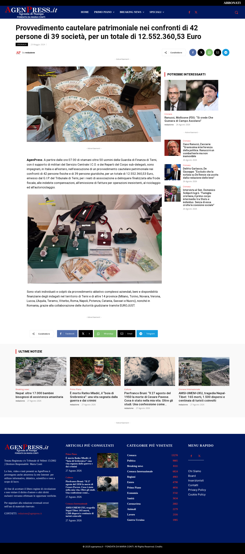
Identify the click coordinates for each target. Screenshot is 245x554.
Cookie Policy (197, 494)
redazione (30, 52)
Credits (158, 546)
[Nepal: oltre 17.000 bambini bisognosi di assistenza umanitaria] (41, 371)
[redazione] (19, 52)
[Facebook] (189, 12)
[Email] (217, 52)
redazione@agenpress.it (30, 513)
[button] (236, 12)
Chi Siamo (194, 471)
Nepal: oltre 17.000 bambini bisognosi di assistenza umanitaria (39, 394)
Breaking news (22, 389)
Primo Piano (75, 389)
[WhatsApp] (209, 52)
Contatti (193, 485)
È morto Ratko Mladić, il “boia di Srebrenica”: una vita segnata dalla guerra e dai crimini (94, 396)
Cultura (127, 389)
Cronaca (22, 44)
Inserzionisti (196, 480)
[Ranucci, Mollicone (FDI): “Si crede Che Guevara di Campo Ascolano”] (191, 95)
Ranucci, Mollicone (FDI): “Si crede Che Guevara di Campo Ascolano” (188, 119)
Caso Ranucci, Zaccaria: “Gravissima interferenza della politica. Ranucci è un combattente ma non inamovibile (198, 150)
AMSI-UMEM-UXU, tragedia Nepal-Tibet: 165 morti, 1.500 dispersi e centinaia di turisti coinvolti (202, 396)
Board (192, 475)
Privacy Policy (197, 490)
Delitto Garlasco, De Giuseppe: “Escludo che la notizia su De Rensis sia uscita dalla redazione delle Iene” (200, 173)
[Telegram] (225, 52)
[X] (196, 12)
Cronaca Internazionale (189, 389)
